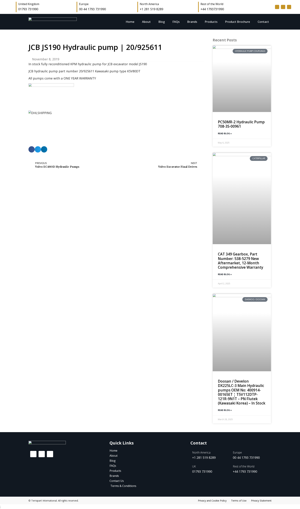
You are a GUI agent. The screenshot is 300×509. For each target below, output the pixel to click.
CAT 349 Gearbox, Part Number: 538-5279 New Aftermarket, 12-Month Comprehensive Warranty (240, 261)
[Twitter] (283, 7)
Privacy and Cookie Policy (212, 500)
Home (130, 22)
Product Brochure (237, 22)
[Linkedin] (289, 7)
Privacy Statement (261, 500)
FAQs (176, 22)
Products (211, 22)
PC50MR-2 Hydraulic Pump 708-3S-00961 (241, 124)
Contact (263, 22)
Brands (192, 22)
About (146, 22)
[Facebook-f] (277, 7)
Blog (161, 22)
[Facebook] (33, 454)
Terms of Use (239, 500)
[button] (31, 149)
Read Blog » (225, 133)
